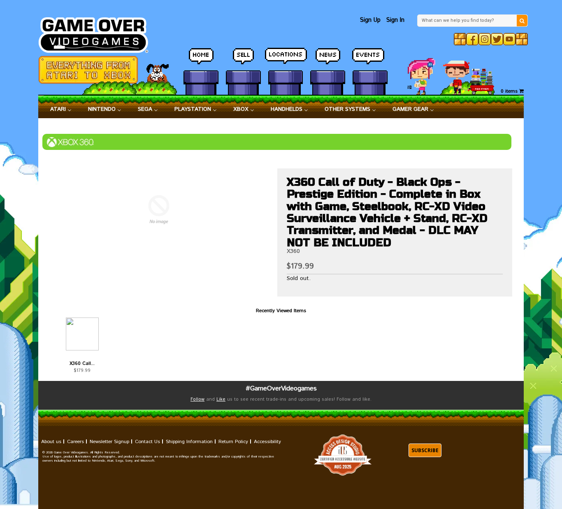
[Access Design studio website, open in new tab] (343, 455)
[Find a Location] (285, 60)
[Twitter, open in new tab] (497, 39)
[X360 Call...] (82, 334)
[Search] (522, 20)
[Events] (370, 60)
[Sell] (243, 60)
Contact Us (147, 441)
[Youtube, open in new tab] (509, 39)
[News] (327, 60)
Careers (75, 441)
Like (220, 399)
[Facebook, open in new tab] (472, 39)
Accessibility (267, 441)
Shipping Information (189, 441)
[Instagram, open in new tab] (484, 39)
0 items (510, 91)
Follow (197, 399)
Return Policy (233, 441)
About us (51, 441)
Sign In (395, 20)
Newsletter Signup (109, 441)
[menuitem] (61, 109)
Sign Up (370, 20)
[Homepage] (98, 32)
